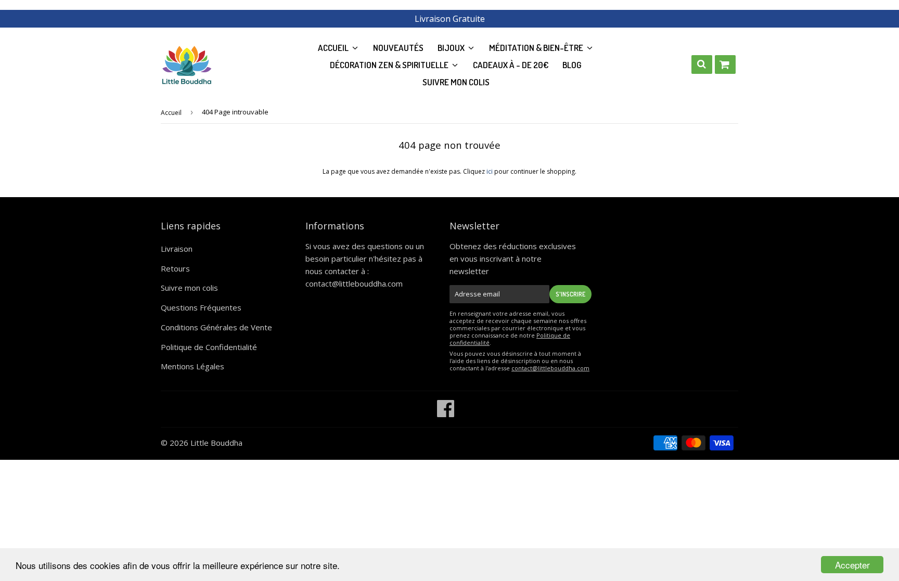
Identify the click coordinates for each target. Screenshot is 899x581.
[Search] (701, 64)
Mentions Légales (192, 366)
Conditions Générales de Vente (216, 327)
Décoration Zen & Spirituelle (390, 64)
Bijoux (452, 47)
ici (489, 171)
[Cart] (725, 64)
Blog (572, 64)
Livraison (176, 248)
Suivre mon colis (456, 81)
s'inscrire (570, 294)
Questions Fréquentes (201, 307)
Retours (175, 268)
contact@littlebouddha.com (354, 283)
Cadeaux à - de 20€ (510, 64)
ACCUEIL (334, 47)
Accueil (171, 112)
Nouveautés (398, 47)
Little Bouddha (216, 442)
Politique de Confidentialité (209, 347)
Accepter (852, 564)
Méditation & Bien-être (537, 47)
